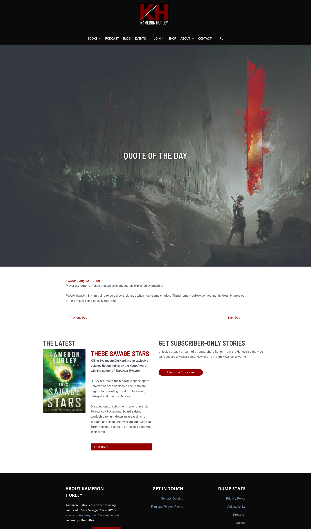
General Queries (172, 498)
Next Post (236, 317)
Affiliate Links (236, 506)
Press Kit (239, 514)
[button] (222, 38)
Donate (240, 523)
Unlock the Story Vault (181, 372)
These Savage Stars (120, 353)
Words (71, 281)
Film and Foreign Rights (167, 506)
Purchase (101, 446)
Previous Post (77, 317)
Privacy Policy (235, 498)
